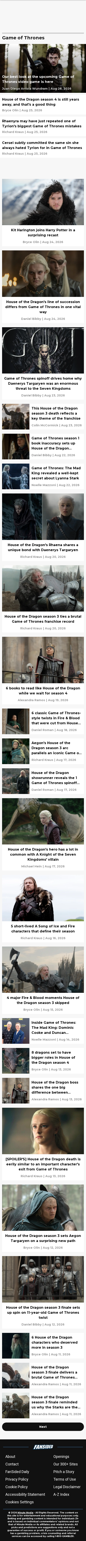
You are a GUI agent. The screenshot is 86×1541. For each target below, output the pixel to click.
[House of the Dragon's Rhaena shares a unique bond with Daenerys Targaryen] (43, 527)
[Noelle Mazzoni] (44, 485)
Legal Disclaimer (67, 1487)
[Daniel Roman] (43, 730)
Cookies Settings (19, 1502)
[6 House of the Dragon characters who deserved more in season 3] (43, 1346)
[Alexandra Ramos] (31, 700)
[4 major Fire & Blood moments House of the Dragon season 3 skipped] (43, 980)
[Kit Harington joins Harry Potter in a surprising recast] (43, 212)
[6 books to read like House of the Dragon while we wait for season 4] (43, 670)
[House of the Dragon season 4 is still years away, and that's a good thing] (43, 104)
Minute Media (25, 1512)
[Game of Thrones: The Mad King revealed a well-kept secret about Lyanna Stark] (43, 476)
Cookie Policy (16, 1487)
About (10, 1456)
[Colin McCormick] (45, 425)
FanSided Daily (17, 1471)
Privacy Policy (16, 1479)
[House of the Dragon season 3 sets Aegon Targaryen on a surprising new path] (43, 1218)
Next (43, 1427)
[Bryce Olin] (10, 110)
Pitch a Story (63, 1471)
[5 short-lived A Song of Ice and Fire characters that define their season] (43, 908)
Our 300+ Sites (65, 1464)
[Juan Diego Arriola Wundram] (25, 88)
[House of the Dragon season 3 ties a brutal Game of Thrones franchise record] (43, 599)
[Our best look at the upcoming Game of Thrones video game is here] (43, 68)
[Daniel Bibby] (31, 319)
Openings (61, 1456)
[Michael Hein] (31, 866)
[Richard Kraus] (13, 132)
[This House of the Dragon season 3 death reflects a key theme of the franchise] (43, 416)
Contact (12, 1464)
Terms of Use (64, 1479)
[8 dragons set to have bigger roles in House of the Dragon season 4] (43, 1061)
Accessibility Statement (25, 1494)
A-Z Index (61, 1494)
